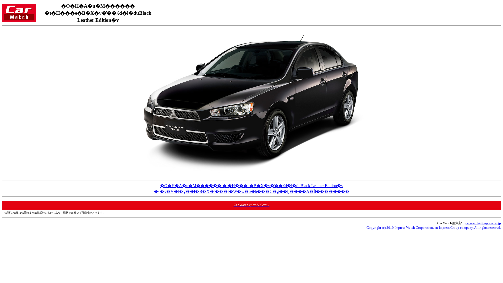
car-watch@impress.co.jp (483, 223)
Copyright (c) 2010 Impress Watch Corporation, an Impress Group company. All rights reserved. (434, 228)
